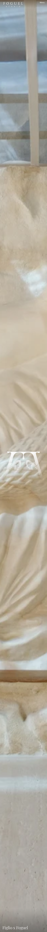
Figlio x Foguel (15, 927)
